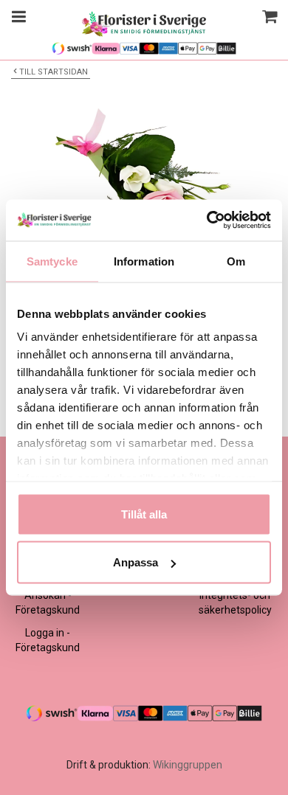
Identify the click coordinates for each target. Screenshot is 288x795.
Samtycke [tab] (52, 260)
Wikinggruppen (187, 765)
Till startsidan (53, 72)
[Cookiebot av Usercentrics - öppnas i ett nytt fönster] (207, 220)
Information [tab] (144, 260)
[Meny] (16, 18)
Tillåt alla (144, 513)
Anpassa (135, 562)
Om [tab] (236, 260)
